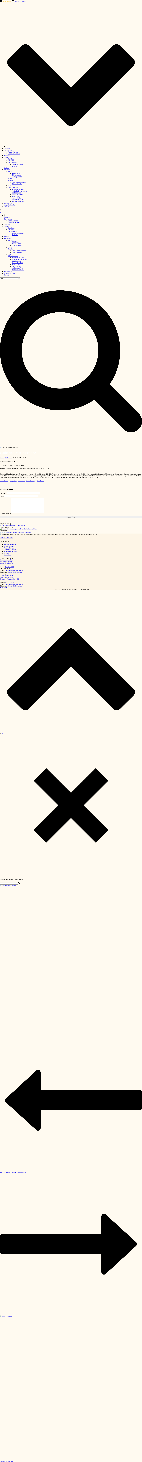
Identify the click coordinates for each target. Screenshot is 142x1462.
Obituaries (7, 148)
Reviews (6, 168)
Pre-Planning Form (17, 200)
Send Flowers (6, 1)
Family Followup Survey (19, 191)
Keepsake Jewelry (20, 1)
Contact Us (7, 555)
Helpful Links (16, 196)
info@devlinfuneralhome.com (14, 570)
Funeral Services (13, 152)
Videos (10, 178)
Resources (7, 169)
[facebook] (0, 588)
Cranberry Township (18, 164)
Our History (11, 159)
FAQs (9, 185)
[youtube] (4, 588)
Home (2, 458)
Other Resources (13, 187)
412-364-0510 (9, 567)
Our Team (11, 161)
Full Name (3, 493)
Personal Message (5, 514)
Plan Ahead (7, 155)
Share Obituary (40, 481)
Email (2, 496)
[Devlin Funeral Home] (0, 212)
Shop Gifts (13, 481)
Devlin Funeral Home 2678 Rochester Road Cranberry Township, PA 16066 (10, 577)
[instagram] (2, 588)
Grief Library (16, 173)
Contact (6, 206)
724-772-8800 (9, 582)
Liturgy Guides (16, 198)
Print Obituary (30, 481)
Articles (10, 171)
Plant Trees (21, 481)
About (6, 157)
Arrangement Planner (10, 551)
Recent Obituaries (9, 546)
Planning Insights (17, 177)
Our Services (8, 150)
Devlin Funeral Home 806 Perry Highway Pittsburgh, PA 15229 (6, 561)
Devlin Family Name (18, 189)
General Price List (17, 194)
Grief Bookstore (16, 193)
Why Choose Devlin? (10, 544)
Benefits (10, 180)
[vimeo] (6, 588)
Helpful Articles (16, 175)
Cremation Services (14, 154)
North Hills (15, 166)
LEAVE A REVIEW (6, 538)
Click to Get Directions (15, 572)
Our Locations (12, 162)
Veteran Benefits (17, 184)
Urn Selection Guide (18, 201)
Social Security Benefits (19, 182)
